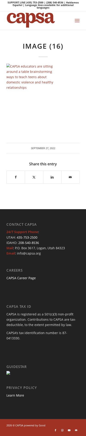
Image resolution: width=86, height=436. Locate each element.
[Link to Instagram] (62, 430)
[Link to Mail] (76, 430)
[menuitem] (77, 20)
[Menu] (77, 20)
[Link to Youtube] (69, 430)
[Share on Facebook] (16, 177)
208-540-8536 (28, 242)
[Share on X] (34, 177)
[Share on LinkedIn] (52, 177)
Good (42, 425)
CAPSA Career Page (21, 278)
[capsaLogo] (35, 20)
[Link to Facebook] (55, 430)
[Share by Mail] (70, 177)
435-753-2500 (27, 237)
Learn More (15, 395)
